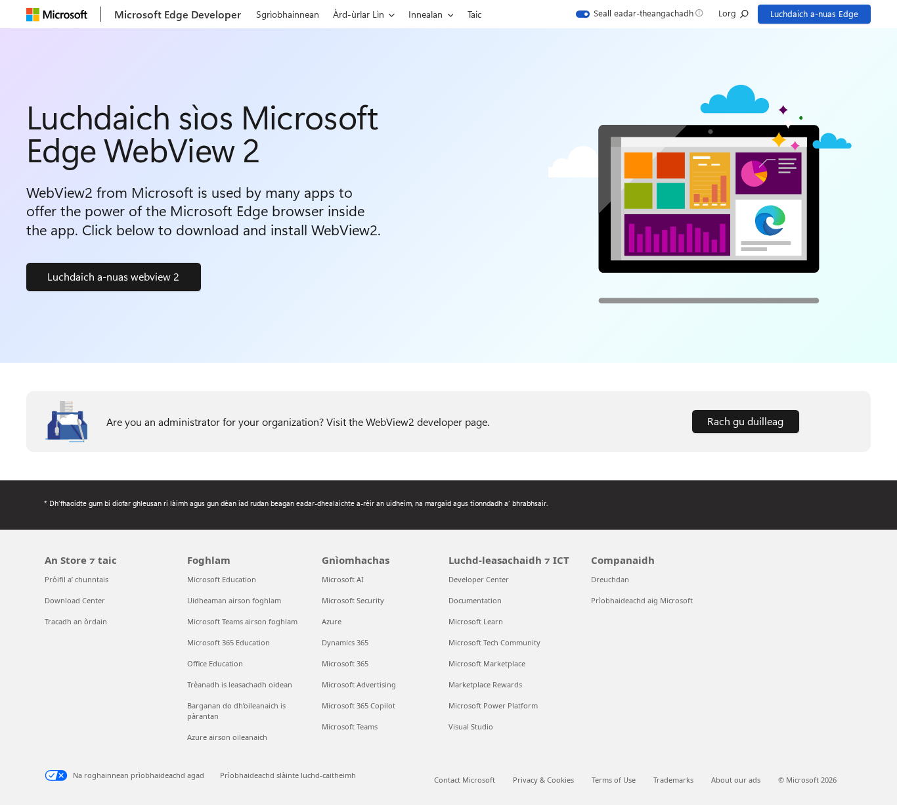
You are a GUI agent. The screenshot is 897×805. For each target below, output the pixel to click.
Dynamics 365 (345, 642)
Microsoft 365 (345, 663)
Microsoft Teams (350, 726)
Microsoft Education (221, 579)
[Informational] (699, 13)
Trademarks (673, 780)
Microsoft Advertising (359, 684)
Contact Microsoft (464, 780)
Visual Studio (470, 726)
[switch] (634, 14)
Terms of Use (614, 780)
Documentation (475, 600)
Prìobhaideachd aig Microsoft (642, 600)
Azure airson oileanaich (227, 737)
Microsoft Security (353, 600)
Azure (331, 621)
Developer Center (478, 579)
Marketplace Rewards (485, 684)
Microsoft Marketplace (486, 663)
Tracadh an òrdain (76, 621)
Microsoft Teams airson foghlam (242, 621)
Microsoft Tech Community (494, 642)
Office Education (215, 663)
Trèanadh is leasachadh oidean (239, 684)
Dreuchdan (610, 579)
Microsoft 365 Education (228, 642)
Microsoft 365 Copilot (358, 705)
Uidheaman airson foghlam (234, 600)
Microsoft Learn (475, 621)
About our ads (735, 780)
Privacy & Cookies (543, 780)
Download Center (75, 600)
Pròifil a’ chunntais (76, 579)
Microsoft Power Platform (493, 705)
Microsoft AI (343, 579)
